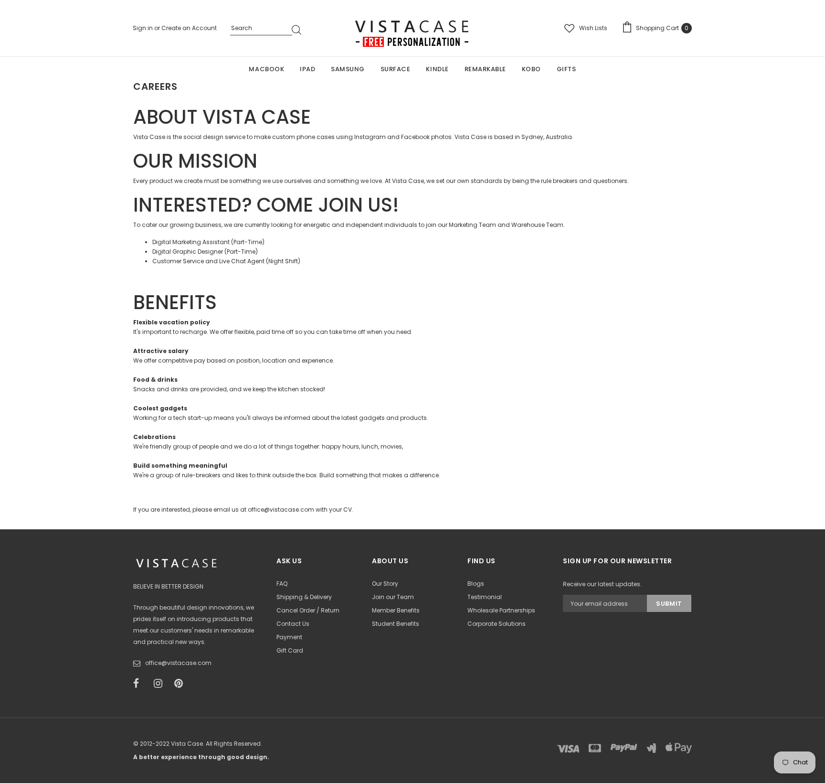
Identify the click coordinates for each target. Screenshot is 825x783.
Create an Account (189, 28)
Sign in (143, 28)
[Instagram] (161, 683)
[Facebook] (140, 683)
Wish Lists (593, 28)
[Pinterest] (181, 683)
